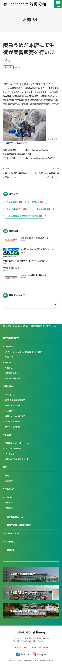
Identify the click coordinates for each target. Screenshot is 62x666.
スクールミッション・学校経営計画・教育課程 (23, 352)
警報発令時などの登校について (18, 443)
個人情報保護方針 (41, 647)
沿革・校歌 (9, 357)
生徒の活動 (43, 209)
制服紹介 (9, 362)
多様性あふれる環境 (13, 405)
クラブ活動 (9, 454)
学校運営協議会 (11, 373)
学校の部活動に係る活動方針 (17, 459)
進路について (10, 475)
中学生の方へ (14, 202)
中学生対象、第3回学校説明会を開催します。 (16, 173)
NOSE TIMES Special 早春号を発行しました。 (47, 173)
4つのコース (10, 395)
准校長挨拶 (9, 346)
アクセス (11, 541)
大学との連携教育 (12, 427)
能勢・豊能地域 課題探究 (15, 400)
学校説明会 (9, 508)
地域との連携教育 (12, 421)
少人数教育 (9, 411)
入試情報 (9, 497)
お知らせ (8, 67)
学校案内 (9, 502)
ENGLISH (10, 550)
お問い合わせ (13, 533)
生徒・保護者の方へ (16, 209)
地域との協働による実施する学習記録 (24, 216)
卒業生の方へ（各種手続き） (19, 525)
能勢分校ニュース (15, 517)
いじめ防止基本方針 (13, 378)
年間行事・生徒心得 (13, 448)
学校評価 (9, 368)
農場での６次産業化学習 (15, 416)
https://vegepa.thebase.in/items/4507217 (40, 158)
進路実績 (9, 481)
